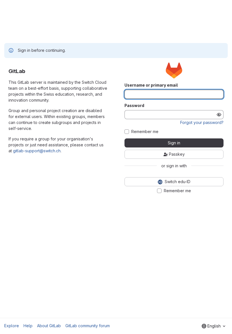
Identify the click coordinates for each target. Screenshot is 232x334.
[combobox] (213, 326)
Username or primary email (151, 85)
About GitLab (49, 325)
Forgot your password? (202, 122)
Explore (11, 325)
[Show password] (219, 114)
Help (28, 325)
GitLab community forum (87, 325)
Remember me (144, 131)
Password (134, 105)
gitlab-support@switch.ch (37, 150)
